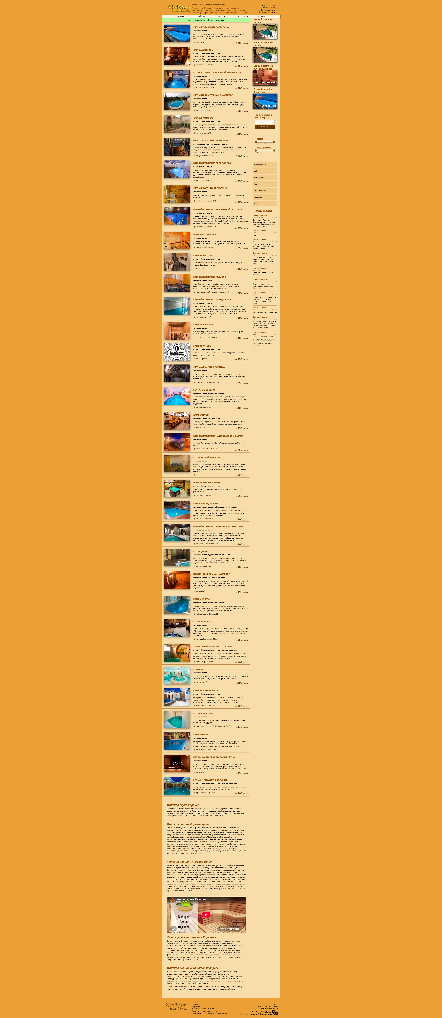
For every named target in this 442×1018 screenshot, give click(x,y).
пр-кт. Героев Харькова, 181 (207, 793)
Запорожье (216, 1013)
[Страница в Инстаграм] (273, 1011)
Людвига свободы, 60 (204, 247)
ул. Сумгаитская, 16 (203, 133)
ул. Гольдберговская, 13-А (206, 639)
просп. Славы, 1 (202, 42)
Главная (195, 1004)
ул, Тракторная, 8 (203, 110)
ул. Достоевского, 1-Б (204, 155)
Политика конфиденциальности (204, 1011)
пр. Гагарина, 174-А (203, 317)
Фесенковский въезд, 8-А (206, 87)
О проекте (271, 5)
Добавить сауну (269, 8)
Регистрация (270, 12)
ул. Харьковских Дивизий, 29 (207, 614)
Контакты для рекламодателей (265, 1006)
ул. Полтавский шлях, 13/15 (206, 449)
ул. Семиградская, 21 (204, 427)
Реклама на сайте (268, 10)
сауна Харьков (204, 12)
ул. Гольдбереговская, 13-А (206, 749)
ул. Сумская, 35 (202, 682)
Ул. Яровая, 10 (201, 268)
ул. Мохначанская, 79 (204, 65)
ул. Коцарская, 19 (202, 358)
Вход (263, 12)
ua (265, 5)
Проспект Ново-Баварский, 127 (208, 337)
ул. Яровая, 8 (201, 591)
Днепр (209, 1013)
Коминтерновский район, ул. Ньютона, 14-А (213, 292)
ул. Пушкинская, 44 (203, 407)
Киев (204, 1013)
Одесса (224, 1013)
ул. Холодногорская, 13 (205, 772)
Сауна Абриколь (260, 215)
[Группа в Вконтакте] (266, 1011)
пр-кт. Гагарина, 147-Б (204, 662)
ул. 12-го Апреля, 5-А (204, 180)
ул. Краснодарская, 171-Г (206, 495)
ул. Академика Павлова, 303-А (207, 544)
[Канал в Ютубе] (276, 1011)
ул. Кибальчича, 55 (203, 566)
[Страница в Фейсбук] (270, 1011)
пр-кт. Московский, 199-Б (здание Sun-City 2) (213, 726)
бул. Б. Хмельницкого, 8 (205, 706)
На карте (262, 16)
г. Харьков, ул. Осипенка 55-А (207, 382)
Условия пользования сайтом (203, 1009)
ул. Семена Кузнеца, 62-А (205, 519)
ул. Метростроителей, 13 (206, 227)
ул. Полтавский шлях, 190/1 (206, 201)
